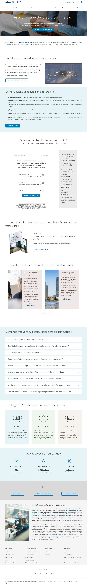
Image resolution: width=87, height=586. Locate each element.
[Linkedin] (35, 574)
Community (47, 554)
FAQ (65, 560)
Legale (59, 581)
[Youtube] (46, 574)
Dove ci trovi (65, 7)
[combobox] (29, 190)
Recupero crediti (35, 7)
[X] (41, 574)
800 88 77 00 (11, 583)
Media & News (8, 560)
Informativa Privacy (52, 581)
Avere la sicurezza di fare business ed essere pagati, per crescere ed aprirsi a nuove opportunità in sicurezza (31, 163)
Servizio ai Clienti (68, 554)
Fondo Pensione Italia (10, 563)
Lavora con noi (9, 557)
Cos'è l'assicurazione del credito (71, 563)
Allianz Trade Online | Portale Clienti (72, 557)
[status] (31, 155)
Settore (20, 190)
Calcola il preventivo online (31, 563)
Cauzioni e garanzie (24, 7)
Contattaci (66, 552)
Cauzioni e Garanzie (30, 554)
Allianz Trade (8, 552)
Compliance (76, 581)
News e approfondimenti (47, 7)
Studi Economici (48, 552)
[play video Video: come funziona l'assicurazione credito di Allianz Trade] (63, 73)
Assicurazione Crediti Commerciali (33, 552)
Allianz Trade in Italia (10, 554)
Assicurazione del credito (11, 7)
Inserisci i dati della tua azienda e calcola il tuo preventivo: (31, 167)
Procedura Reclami (67, 581)
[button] (79, 8)
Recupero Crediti (29, 557)
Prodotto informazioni (30, 560)
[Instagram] (51, 574)
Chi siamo (57, 7)
